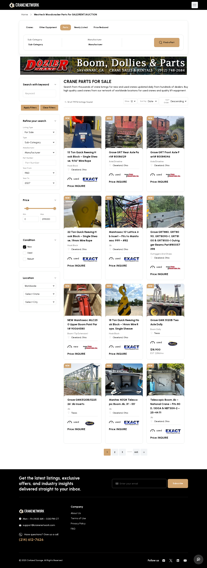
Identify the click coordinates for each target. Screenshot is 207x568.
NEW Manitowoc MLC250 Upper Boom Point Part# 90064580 (82, 324)
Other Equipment (48, 27)
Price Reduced (101, 27)
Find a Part (168, 42)
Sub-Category (35, 39)
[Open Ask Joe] (198, 559)
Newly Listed (81, 27)
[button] (143, 452)
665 (136, 452)
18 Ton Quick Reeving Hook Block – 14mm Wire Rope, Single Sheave (124, 324)
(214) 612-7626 (31, 539)
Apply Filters (30, 107)
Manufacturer (95, 39)
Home (24, 14)
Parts (65, 27)
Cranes (29, 27)
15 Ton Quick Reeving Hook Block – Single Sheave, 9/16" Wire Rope (82, 156)
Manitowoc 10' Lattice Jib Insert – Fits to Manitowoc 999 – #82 (124, 236)
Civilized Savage (35, 560)
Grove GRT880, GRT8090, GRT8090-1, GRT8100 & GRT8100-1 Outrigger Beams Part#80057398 (165, 240)
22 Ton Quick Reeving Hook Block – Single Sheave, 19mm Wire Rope (82, 236)
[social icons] (164, 560)
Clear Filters (49, 107)
